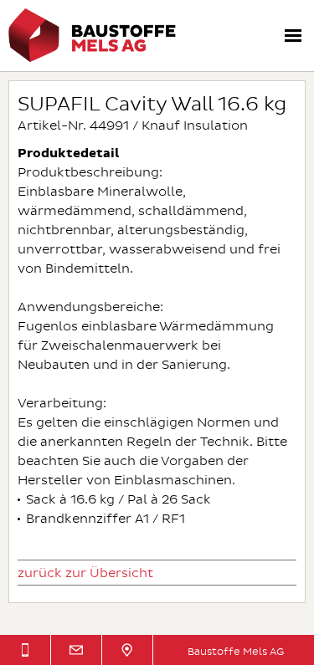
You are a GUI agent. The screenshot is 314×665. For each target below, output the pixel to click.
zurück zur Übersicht (85, 573)
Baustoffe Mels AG (236, 652)
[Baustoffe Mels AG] (92, 59)
